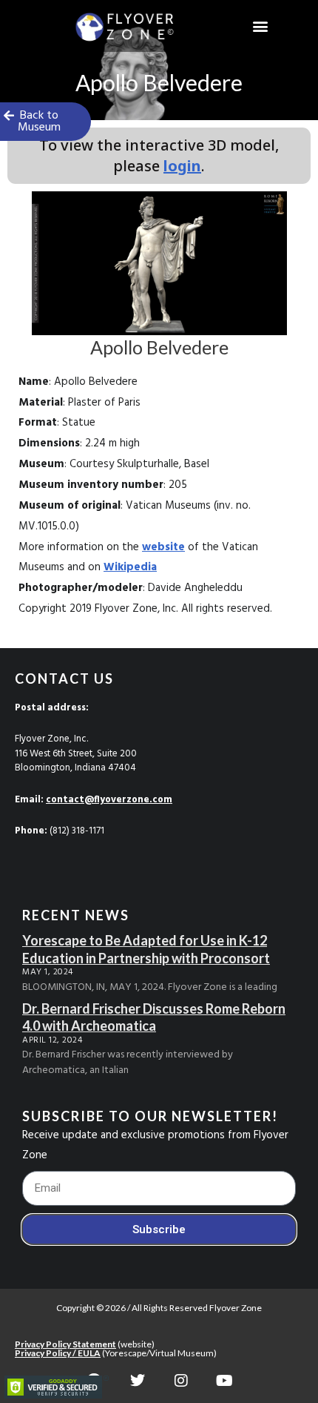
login (182, 166)
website (163, 547)
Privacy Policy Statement (65, 1344)
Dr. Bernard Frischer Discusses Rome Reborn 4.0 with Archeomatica (153, 1017)
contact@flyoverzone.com (109, 800)
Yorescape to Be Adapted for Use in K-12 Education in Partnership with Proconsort (146, 948)
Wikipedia (130, 567)
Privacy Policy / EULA (58, 1353)
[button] (260, 26)
